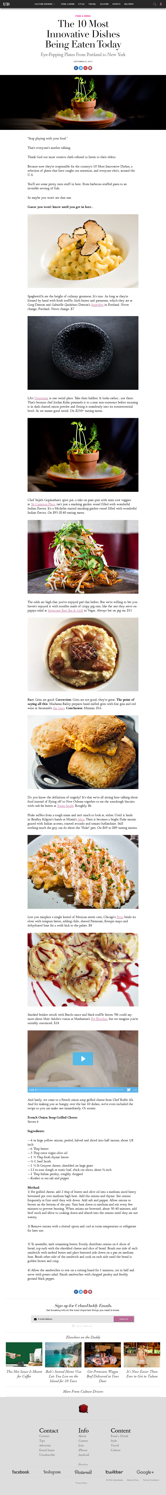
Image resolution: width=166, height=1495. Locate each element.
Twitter (114, 1472)
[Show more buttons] (135, 1090)
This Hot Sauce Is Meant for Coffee (24, 1374)
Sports (116, 4)
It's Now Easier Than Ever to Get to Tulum (142, 1374)
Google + (145, 1472)
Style (81, 4)
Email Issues (46, 1450)
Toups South (65, 806)
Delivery (129, 4)
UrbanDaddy (6, 4)
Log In (161, 4)
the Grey (59, 708)
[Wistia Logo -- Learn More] (128, 1090)
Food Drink (68, 4)
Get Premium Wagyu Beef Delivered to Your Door (103, 1376)
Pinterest (83, 1472)
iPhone (82, 1450)
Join (81, 1445)
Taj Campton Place (43, 504)
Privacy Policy (81, 1483)
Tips (42, 1441)
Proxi (120, 917)
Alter (81, 819)
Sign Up (123, 1319)
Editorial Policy (133, 1480)
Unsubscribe (47, 1455)
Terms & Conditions (151, 1480)
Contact (44, 1436)
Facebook (21, 1472)
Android (83, 1455)
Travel (92, 4)
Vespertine (41, 398)
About (82, 1436)
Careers (83, 1441)
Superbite (97, 305)
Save (85, 68)
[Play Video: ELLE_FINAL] (83, 1058)
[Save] (90, 68)
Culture (104, 4)
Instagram (52, 1472)
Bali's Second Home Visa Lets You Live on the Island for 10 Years (63, 1376)
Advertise (45, 1445)
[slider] (80, 1090)
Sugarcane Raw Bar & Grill (65, 610)
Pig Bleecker (99, 1019)
